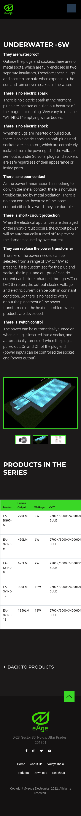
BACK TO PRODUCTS (31, 667)
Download (40, 773)
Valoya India (55, 764)
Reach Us (58, 773)
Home (21, 764)
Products (22, 773)
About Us (36, 764)
